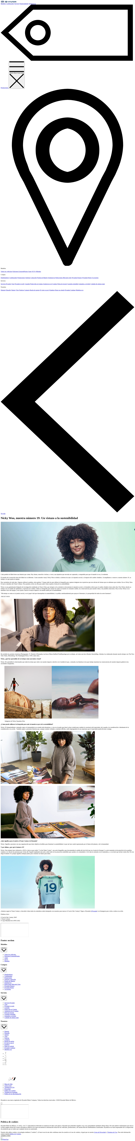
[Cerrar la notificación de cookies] (1, 1138)
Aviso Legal (7, 1085)
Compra (4, 968)
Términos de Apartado (10, 1092)
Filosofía (8, 290)
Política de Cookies (10, 1090)
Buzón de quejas (34, 290)
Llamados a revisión (84, 284)
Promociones (21, 278)
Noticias (21, 290)
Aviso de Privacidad (100, 1132)
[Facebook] (5, 1053)
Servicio (16, 3)
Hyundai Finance (77, 278)
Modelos (3, 3)
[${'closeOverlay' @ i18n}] (1, 1103)
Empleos (52, 290)
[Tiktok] (5, 1063)
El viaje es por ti (44, 290)
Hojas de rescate (62, 284)
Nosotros (4, 1025)
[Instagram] (5, 1058)
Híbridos (38, 271)
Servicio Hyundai (6, 284)
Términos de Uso (9, 1087)
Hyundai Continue (70, 290)
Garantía (27, 284)
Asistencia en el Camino (50, 284)
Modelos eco (79, 290)
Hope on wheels (59, 290)
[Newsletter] (5, 1064)
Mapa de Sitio (8, 1084)
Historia (3, 290)
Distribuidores (5, 278)
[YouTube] (5, 1060)
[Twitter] (5, 1056)
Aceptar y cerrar (5, 1135)
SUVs (34, 271)
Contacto (26, 290)
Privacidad (7, 1089)
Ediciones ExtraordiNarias (20, 271)
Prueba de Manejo (42, 278)
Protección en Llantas (36, 284)
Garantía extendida (72, 284)
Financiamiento (23, 3)
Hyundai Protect (87, 278)
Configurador (10, 3)
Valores (13, 290)
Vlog (17, 290)
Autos (30, 271)
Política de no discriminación (12, 1094)
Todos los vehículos (6, 271)
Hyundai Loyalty (20, 284)
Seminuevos (32, 3)
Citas (12, 284)
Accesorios (95, 278)
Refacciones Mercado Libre (63, 278)
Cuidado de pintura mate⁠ (98, 284)
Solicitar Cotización (31, 278)
